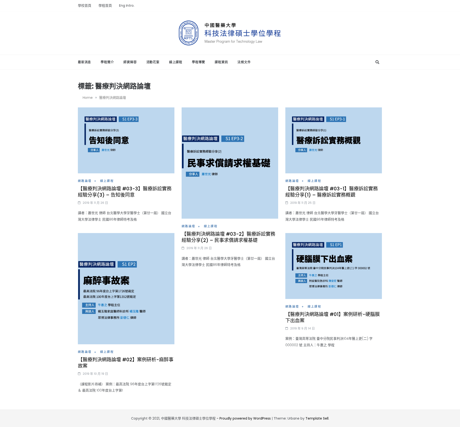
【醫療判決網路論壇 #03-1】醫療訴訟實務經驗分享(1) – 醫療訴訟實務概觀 (331, 191)
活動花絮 (153, 62)
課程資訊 (221, 62)
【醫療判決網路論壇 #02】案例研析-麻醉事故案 (125, 362)
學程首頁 (105, 5)
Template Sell (316, 418)
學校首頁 (84, 5)
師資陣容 (130, 62)
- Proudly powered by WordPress (244, 418)
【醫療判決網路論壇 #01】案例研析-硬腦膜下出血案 (332, 317)
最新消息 (84, 62)
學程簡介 (107, 62)
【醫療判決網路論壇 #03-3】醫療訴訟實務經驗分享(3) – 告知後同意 (125, 191)
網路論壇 (85, 181)
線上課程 (175, 62)
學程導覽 (198, 62)
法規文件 (244, 62)
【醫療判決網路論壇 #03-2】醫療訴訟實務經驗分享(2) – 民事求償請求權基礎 (228, 237)
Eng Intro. (126, 5)
